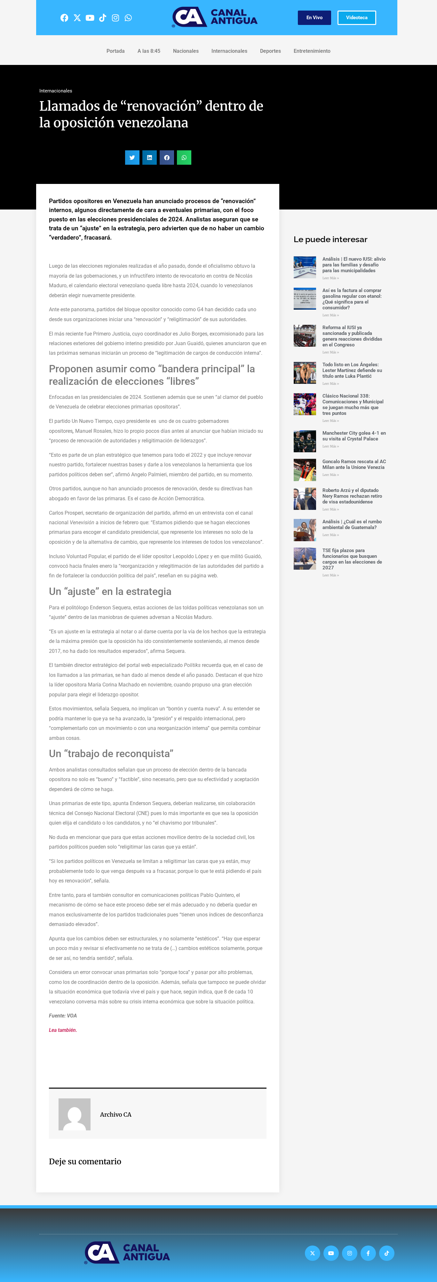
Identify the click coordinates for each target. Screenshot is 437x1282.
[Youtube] (89, 17)
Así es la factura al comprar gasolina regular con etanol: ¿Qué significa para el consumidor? (352, 299)
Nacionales (186, 51)
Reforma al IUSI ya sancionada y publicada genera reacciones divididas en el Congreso (352, 336)
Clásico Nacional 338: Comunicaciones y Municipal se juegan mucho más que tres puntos (353, 404)
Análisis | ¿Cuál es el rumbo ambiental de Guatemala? (352, 524)
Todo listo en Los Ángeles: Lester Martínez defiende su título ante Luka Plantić (352, 370)
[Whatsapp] (128, 17)
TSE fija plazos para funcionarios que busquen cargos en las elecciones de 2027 (352, 559)
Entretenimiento (312, 51)
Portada (116, 51)
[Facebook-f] (368, 1253)
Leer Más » (330, 278)
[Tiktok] (102, 17)
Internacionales (229, 51)
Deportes (270, 51)
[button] (132, 157)
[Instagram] (115, 17)
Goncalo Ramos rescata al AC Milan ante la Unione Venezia (354, 464)
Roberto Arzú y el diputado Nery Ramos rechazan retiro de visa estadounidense (352, 496)
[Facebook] (64, 17)
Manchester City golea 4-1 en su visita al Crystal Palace (354, 436)
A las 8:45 (149, 51)
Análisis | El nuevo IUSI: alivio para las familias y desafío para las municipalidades (353, 264)
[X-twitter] (77, 17)
